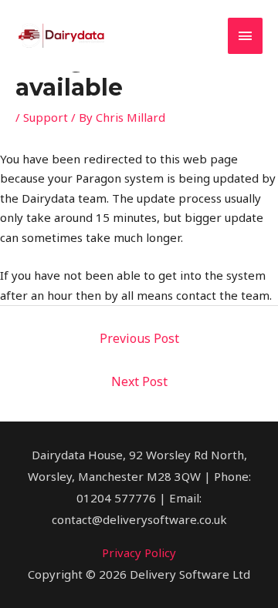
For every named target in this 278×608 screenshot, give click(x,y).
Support (45, 117)
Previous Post (139, 338)
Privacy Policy (139, 552)
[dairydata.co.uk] (61, 36)
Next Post (139, 381)
